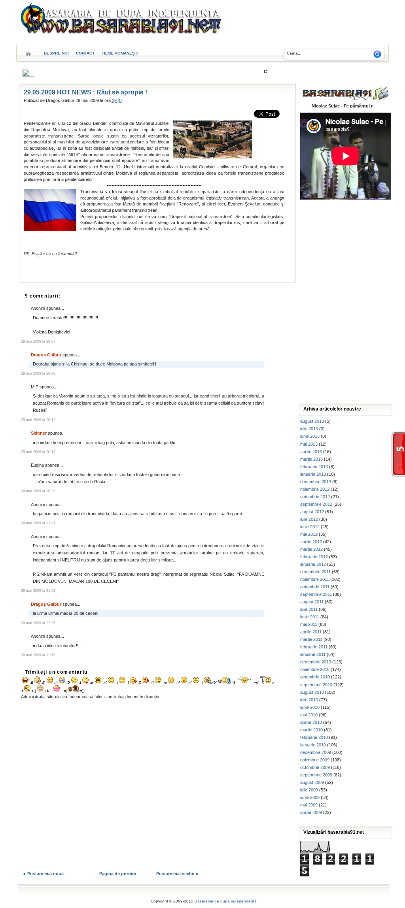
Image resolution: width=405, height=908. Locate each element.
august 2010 (312, 692)
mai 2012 (309, 534)
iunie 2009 (310, 797)
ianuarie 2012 (313, 564)
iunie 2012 (310, 526)
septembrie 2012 (316, 504)
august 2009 (312, 782)
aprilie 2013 (311, 451)
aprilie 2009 (311, 812)
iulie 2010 (309, 699)
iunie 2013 (310, 436)
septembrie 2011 (316, 594)
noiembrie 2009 (314, 759)
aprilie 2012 (311, 541)
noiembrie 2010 (314, 669)
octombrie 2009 (315, 767)
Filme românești (120, 53)
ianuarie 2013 (313, 474)
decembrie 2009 (315, 752)
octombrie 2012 (315, 496)
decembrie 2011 (315, 571)
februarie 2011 (313, 646)
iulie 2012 (309, 519)
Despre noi (56, 53)
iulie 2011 (309, 609)
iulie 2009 (309, 789)
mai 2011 (308, 624)
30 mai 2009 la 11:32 (38, 655)
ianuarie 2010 (313, 744)
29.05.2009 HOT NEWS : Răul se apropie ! (85, 92)
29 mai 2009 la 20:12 (38, 420)
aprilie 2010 (311, 722)
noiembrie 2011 (314, 579)
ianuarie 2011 (313, 654)
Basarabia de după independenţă (226, 901)
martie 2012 (311, 549)
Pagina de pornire (117, 873)
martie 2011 (311, 639)
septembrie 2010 (316, 684)
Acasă (28, 50)
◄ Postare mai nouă (43, 873)
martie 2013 (311, 459)
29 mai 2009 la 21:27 (38, 523)
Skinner (39, 433)
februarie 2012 (314, 556)
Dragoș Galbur (46, 354)
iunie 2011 (309, 616)
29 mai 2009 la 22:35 (38, 623)
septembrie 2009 (316, 774)
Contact (85, 53)
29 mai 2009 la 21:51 (38, 591)
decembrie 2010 (315, 661)
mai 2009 (309, 805)
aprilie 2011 (311, 631)
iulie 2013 (309, 428)
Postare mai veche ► (178, 873)
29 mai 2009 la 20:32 (38, 491)
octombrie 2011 (314, 586)
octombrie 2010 (315, 676)
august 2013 (312, 421)
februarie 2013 (314, 466)
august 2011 (312, 601)
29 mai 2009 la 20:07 (38, 341)
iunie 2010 (310, 707)
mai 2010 (309, 714)
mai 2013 (309, 444)
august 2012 (312, 511)
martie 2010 (311, 729)
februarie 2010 (314, 737)
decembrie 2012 (315, 481)
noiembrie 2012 (314, 489)
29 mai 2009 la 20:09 (38, 373)
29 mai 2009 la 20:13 (38, 452)
